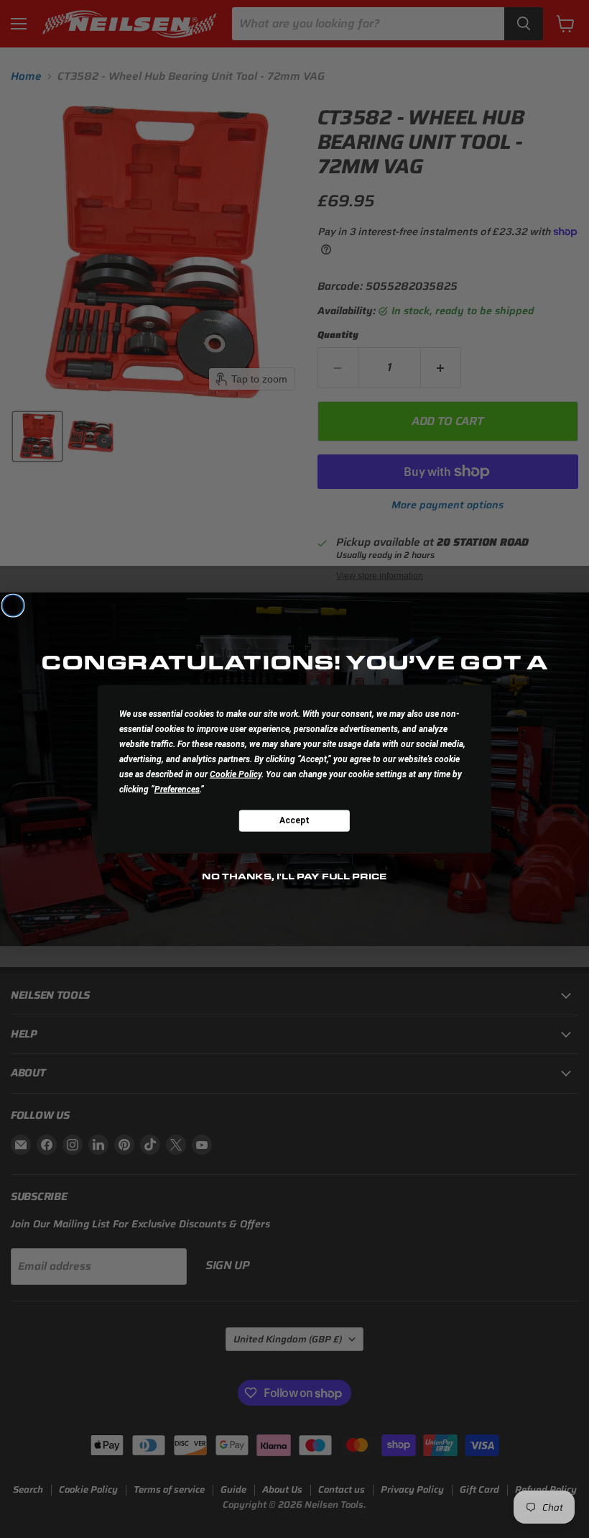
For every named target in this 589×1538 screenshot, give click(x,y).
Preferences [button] (177, 789)
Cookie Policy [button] (235, 774)
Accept (294, 820)
